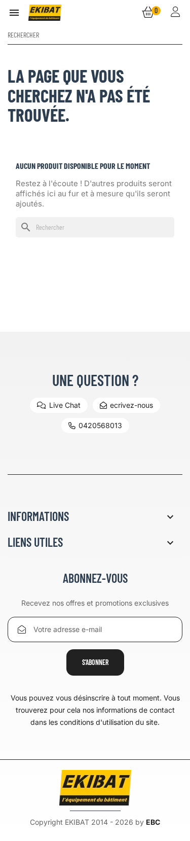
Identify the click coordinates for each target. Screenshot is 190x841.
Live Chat (65, 405)
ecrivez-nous (131, 405)
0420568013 (100, 425)
